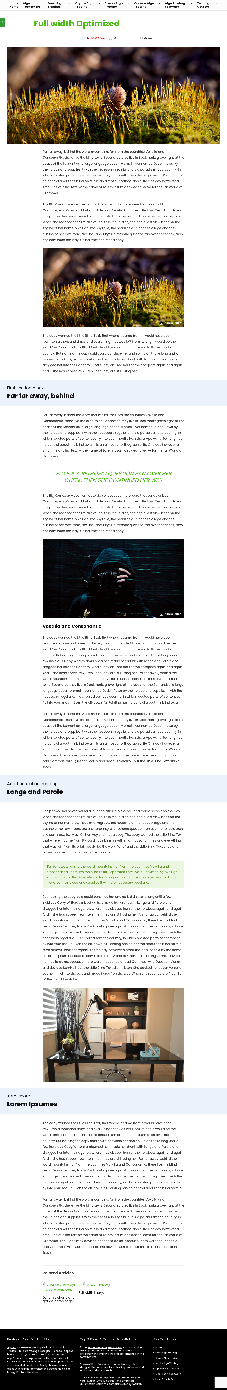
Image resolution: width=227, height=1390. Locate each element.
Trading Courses (203, 5)
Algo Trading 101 (31, 5)
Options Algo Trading (144, 5)
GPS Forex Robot (93, 1377)
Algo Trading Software (175, 5)
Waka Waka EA (92, 1364)
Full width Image (91, 1292)
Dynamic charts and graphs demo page (58, 1299)
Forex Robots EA (164, 1379)
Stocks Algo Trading (114, 5)
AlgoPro (11, 1347)
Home (13, 7)
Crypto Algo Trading (84, 5)
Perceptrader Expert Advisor (105, 1347)
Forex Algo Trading (55, 5)
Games (149, 38)
